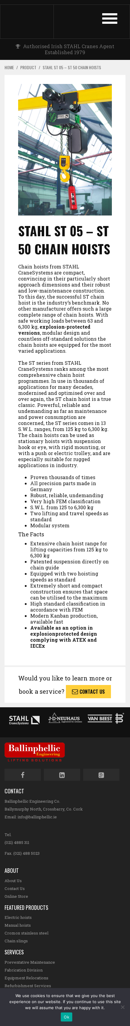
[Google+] (101, 775)
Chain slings (16, 941)
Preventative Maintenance (30, 962)
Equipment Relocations (26, 978)
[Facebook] (23, 775)
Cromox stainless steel (26, 933)
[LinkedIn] (62, 775)
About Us (13, 880)
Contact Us (92, 691)
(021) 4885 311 (17, 842)
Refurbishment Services (28, 985)
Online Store (16, 896)
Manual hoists (18, 925)
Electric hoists (18, 917)
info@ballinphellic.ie (37, 817)
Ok (66, 1017)
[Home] (32, 22)
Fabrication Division (24, 970)
